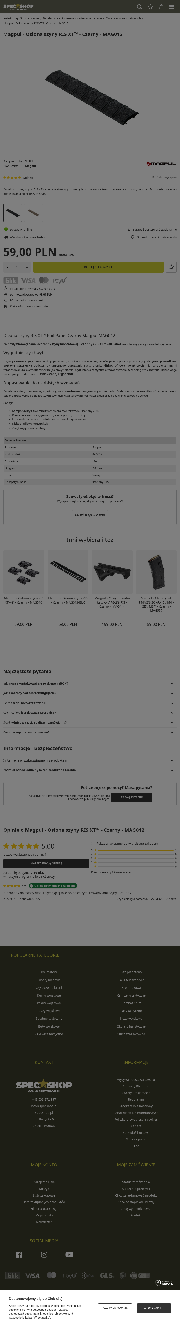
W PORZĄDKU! (154, 1308)
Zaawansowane (115, 1308)
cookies (52, 1309)
